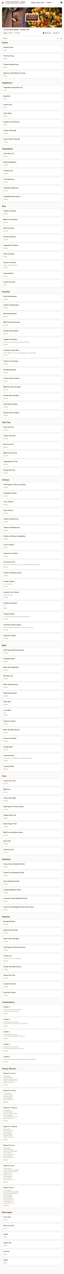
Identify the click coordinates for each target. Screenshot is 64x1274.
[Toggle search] (61, 38)
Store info (47, 33)
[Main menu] (2, 2)
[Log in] (61, 3)
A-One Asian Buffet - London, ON (16, 2)
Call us (57, 33)
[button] (32, 49)
